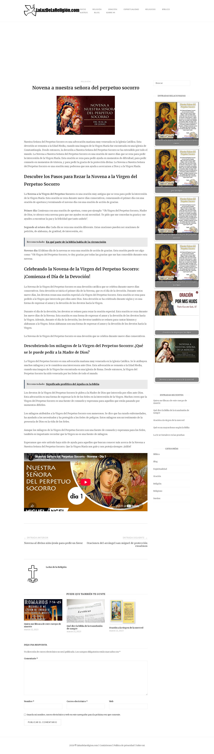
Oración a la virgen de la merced (168, 420)
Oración (157, 476)
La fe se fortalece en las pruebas (168, 435)
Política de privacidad (124, 745)
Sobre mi (110, 12)
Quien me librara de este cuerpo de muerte (170, 401)
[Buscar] (187, 82)
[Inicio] (52, 15)
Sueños (84, 12)
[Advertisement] (107, 51)
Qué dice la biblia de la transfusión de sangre (171, 411)
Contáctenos (106, 745)
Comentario (31, 658)
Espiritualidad (131, 9)
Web (111, 701)
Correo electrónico (77, 701)
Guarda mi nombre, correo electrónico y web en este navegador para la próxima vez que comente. (74, 714)
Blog (97, 12)
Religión (86, 81)
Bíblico (166, 9)
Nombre (29, 701)
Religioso (150, 9)
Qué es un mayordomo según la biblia (171, 427)
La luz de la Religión (56, 567)
